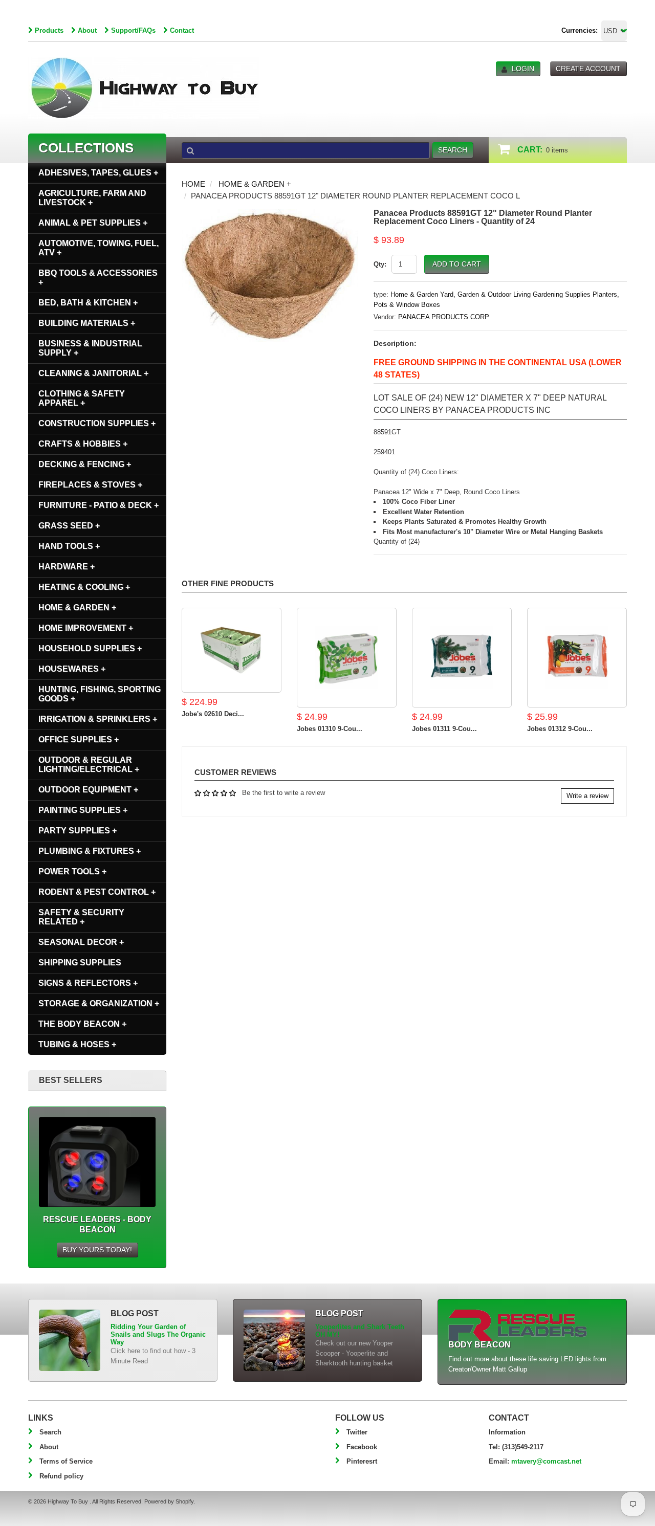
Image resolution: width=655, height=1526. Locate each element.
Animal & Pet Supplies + (92, 222)
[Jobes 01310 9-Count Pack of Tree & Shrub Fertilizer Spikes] (347, 657)
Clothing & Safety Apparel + (81, 398)
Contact (182, 30)
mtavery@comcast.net (546, 1461)
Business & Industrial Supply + (90, 348)
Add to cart (456, 264)
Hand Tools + (69, 546)
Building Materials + (86, 323)
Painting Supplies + (82, 810)
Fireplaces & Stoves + (90, 484)
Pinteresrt (361, 1461)
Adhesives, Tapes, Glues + (98, 172)
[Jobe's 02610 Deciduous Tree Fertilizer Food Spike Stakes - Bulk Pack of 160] (231, 650)
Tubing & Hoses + (77, 1044)
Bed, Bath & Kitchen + (88, 302)
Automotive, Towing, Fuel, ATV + (98, 248)
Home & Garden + (255, 184)
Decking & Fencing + (84, 464)
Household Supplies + (90, 648)
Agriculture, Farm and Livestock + (92, 198)
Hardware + (66, 566)
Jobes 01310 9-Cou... (329, 729)
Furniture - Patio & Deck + (98, 505)
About (87, 30)
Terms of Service (66, 1461)
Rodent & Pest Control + (97, 892)
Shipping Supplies (79, 962)
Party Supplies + (77, 830)
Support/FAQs (133, 30)
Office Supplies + (78, 739)
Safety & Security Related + (81, 917)
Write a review (587, 796)
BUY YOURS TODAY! (97, 1250)
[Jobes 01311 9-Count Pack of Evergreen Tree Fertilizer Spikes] (462, 657)
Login (523, 68)
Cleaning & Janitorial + (93, 373)
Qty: (380, 264)
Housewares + (71, 669)
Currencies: (579, 30)
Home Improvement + (85, 628)
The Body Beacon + (82, 1024)
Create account (588, 68)
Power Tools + (72, 871)
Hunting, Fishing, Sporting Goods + (99, 694)
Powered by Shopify (168, 1501)
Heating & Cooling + (84, 587)
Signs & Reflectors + (88, 983)
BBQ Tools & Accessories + (98, 277)
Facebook (361, 1447)
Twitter (356, 1432)
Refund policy (61, 1476)
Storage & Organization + (98, 1003)
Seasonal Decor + (81, 942)
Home (193, 184)
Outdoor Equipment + (88, 789)
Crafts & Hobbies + (82, 443)
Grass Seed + (69, 525)
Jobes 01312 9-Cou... (560, 729)
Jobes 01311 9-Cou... (444, 729)
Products (49, 30)
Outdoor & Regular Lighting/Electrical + (88, 764)
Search (50, 1432)
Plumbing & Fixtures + (89, 851)
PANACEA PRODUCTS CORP (443, 317)
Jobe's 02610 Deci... (213, 714)
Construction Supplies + (97, 423)
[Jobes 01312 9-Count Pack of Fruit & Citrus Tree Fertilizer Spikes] (577, 657)
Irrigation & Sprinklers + (97, 719)
